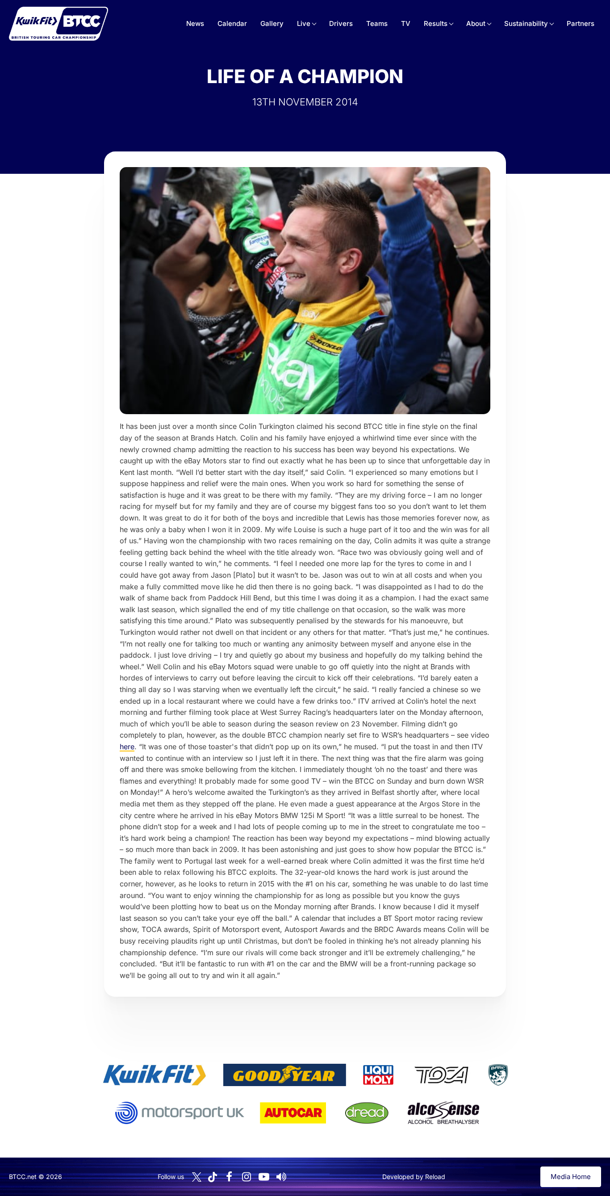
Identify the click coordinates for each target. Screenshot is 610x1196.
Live (303, 23)
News (195, 23)
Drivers (341, 23)
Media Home (571, 1176)
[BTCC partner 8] (367, 1113)
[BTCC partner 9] (443, 1113)
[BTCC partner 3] (378, 1075)
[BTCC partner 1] (154, 1075)
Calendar (232, 23)
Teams (377, 23)
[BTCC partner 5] (498, 1075)
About (475, 23)
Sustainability (526, 23)
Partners (580, 23)
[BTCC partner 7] (293, 1113)
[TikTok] (212, 1177)
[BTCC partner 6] (179, 1113)
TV (405, 23)
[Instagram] (246, 1176)
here (127, 746)
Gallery (272, 23)
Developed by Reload (413, 1176)
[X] (196, 1177)
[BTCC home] (58, 24)
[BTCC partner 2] (284, 1075)
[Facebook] (229, 1176)
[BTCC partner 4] (441, 1075)
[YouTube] (264, 1176)
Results (435, 23)
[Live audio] (281, 1176)
